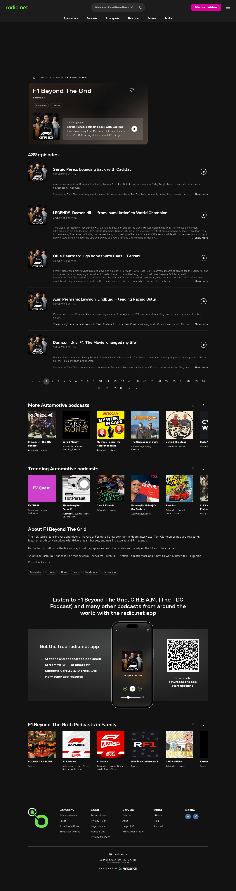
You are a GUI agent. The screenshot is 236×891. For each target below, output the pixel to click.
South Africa (120, 854)
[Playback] (134, 129)
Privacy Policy (98, 821)
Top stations (71, 18)
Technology (110, 572)
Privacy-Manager (100, 837)
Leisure (56, 106)
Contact (126, 815)
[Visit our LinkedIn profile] (188, 817)
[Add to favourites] (132, 90)
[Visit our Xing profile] (195, 817)
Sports (76, 572)
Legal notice (98, 826)
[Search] (141, 7)
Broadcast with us (70, 831)
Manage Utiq (98, 831)
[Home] (34, 77)
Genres (152, 18)
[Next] (203, 403)
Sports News (91, 572)
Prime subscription (133, 831)
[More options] (141, 90)
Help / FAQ (128, 826)
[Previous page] (40, 382)
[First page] (32, 382)
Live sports (112, 18)
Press (63, 821)
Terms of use (98, 815)
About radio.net (68, 815)
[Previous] (192, 403)
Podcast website (37, 562)
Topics (168, 18)
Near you (133, 18)
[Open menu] (228, 7)
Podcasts (92, 18)
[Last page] (136, 388)
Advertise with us (69, 826)
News (64, 572)
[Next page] (129, 388)
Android (158, 826)
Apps (125, 821)
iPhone (158, 815)
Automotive (41, 106)
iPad (156, 821)
